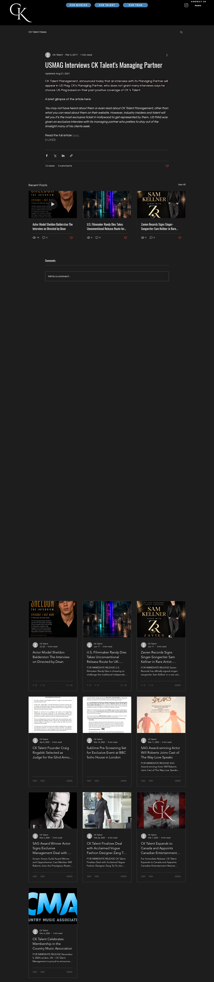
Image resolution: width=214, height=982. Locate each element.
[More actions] (167, 55)
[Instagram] (186, 5)
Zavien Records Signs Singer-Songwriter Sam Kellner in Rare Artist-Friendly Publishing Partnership (158, 226)
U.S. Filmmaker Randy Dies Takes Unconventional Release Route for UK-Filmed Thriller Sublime (105, 226)
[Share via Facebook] (46, 155)
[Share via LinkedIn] (63, 155)
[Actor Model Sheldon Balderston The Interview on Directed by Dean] (53, 204)
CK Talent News (37, 32)
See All (182, 184)
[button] (181, 32)
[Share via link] (71, 155)
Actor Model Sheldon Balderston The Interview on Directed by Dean (53, 226)
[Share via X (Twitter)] (55, 155)
